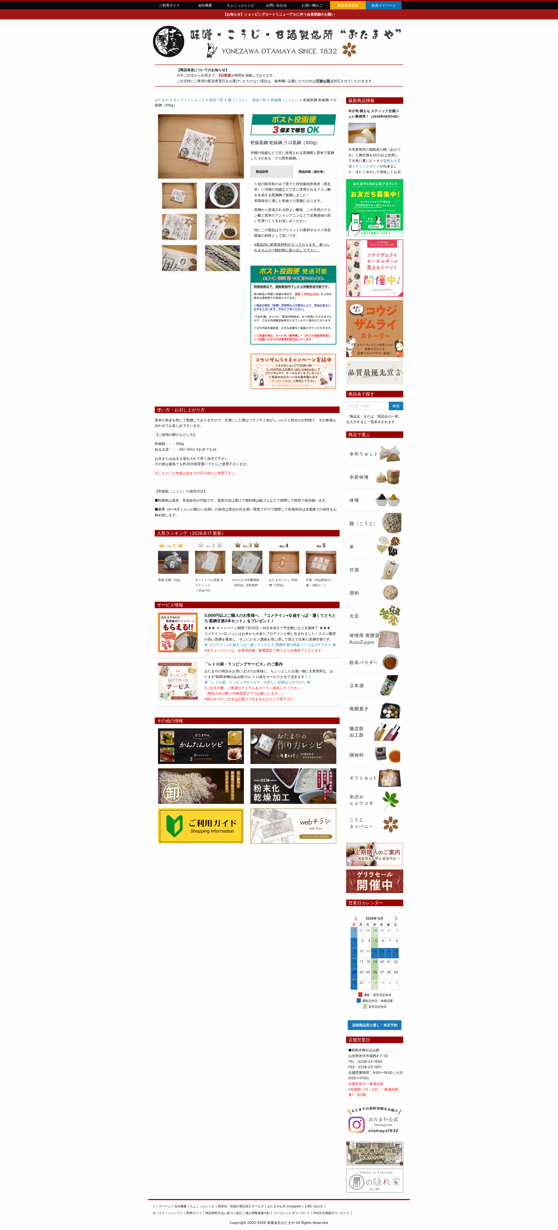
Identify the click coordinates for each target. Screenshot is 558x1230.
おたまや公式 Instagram (284, 1206)
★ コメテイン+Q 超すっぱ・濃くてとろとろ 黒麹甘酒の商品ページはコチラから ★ (270, 644)
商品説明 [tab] (262, 171)
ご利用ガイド (169, 5)
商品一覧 (216, 100)
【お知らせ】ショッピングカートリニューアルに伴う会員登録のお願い (279, 14)
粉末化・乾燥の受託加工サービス (241, 1206)
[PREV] (357, 918)
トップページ (162, 1206)
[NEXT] (392, 918)
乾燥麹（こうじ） (285, 100)
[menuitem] (169, 5)
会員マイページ (383, 5)
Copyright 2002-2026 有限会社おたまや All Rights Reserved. (279, 1222)
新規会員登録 (347, 5)
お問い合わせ (276, 5)
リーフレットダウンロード (291, 1213)
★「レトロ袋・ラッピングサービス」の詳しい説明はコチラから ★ (257, 682)
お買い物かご (312, 5)
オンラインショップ (189, 100)
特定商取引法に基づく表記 (223, 1213)
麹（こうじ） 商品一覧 (247, 100)
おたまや (162, 100)
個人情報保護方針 (257, 1213)
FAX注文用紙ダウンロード (331, 1213)
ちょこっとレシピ (241, 5)
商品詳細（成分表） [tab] (312, 171)
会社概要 (205, 5)
